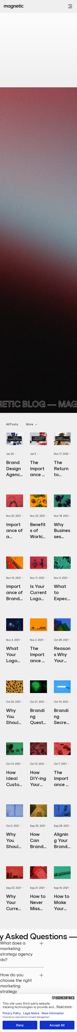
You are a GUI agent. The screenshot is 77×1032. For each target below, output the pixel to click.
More (29, 424)
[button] (70, 6)
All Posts (12, 424)
